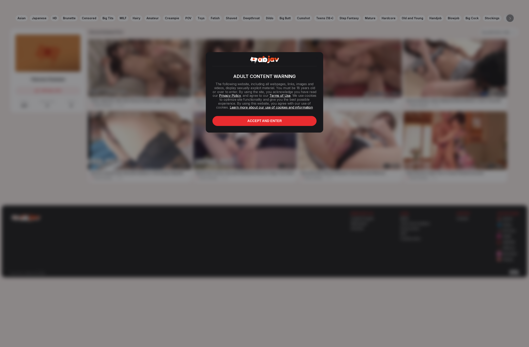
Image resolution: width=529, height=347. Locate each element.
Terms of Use (280, 95)
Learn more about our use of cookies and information (271, 107)
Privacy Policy (230, 95)
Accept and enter (264, 121)
